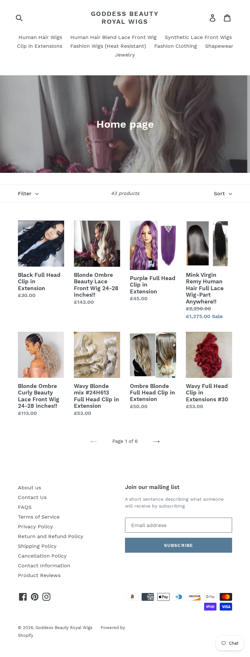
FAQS (25, 507)
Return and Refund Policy (50, 536)
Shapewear (219, 46)
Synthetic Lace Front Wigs (198, 37)
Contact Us (32, 497)
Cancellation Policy (42, 556)
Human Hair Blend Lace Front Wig (113, 37)
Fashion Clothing (175, 46)
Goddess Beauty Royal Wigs (125, 17)
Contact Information (44, 565)
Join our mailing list (152, 487)
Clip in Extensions (39, 46)
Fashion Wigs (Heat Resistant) (108, 46)
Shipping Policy (37, 546)
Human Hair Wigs (40, 37)
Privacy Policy (35, 526)
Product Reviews (39, 575)
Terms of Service (39, 517)
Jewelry (125, 55)
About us (29, 487)
